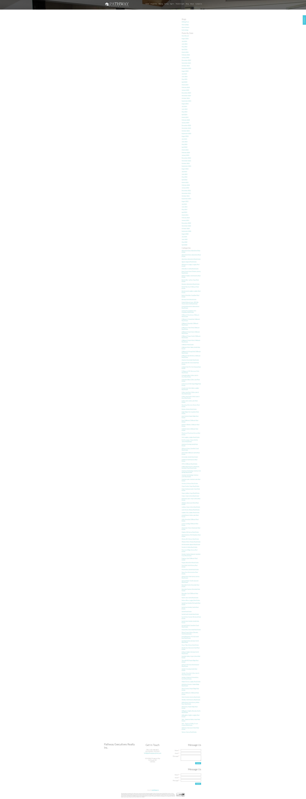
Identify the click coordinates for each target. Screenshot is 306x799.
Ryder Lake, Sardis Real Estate (190, 597)
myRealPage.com (155, 790)
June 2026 (184, 44)
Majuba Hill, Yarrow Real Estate (190, 532)
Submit (198, 763)
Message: (176, 756)
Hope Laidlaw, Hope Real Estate (190, 493)
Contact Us (198, 4)
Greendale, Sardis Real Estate (190, 457)
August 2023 (185, 136)
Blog (187, 4)
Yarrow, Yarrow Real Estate (189, 732)
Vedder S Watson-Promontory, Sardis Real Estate (190, 678)
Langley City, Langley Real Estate (190, 512)
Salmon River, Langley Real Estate (191, 600)
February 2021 (186, 217)
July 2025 (184, 74)
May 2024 (184, 112)
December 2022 (186, 158)
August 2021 (185, 201)
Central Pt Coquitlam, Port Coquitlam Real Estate (189, 311)
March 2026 (185, 52)
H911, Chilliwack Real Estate (189, 464)
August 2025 (185, 71)
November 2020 (186, 226)
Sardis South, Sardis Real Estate (190, 614)
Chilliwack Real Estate (188, 344)
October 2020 (186, 228)
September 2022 (186, 166)
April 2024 (184, 114)
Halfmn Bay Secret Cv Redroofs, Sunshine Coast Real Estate (190, 467)
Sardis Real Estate (187, 611)
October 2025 (186, 65)
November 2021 (186, 193)
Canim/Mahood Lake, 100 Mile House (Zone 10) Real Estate (190, 302)
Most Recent (185, 36)
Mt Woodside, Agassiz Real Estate (191, 544)
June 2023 (184, 141)
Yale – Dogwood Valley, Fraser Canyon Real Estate (190, 724)
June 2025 (184, 76)
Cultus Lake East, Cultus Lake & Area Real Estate (190, 393)
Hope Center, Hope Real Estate (190, 486)
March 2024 (185, 117)
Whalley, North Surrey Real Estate (191, 699)
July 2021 (184, 204)
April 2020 (184, 245)
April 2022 (184, 179)
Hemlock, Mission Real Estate (190, 483)
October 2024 (186, 98)
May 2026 (184, 46)
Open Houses (185, 27)
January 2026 (185, 57)
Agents (172, 4)
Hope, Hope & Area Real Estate (190, 496)
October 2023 (186, 131)
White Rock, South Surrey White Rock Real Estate (190, 703)
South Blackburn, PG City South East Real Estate (190, 637)
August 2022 (185, 169)
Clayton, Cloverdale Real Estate (190, 360)
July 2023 (184, 139)
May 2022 (184, 177)
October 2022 (186, 163)
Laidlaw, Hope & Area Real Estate (191, 507)
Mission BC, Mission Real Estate (190, 539)
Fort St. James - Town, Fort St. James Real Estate (190, 440)
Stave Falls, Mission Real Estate (190, 645)
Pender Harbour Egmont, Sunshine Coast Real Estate (191, 554)
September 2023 (186, 133)
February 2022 (186, 185)
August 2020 (185, 234)
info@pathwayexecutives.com (152, 753)
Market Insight (180, 4)
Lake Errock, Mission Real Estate (191, 509)
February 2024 (186, 120)
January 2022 (185, 188)
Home (147, 4)
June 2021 (184, 207)
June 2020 (184, 239)
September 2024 (186, 101)
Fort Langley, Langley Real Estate (191, 437)
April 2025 (184, 82)
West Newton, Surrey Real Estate (191, 697)
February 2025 (186, 87)
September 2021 (186, 198)
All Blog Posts (185, 22)
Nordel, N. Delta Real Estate (189, 547)
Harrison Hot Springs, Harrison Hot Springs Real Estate (191, 471)
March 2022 (185, 182)
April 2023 (184, 147)
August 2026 (185, 38)
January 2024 (185, 122)
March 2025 (185, 84)
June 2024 (184, 109)
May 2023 (184, 144)
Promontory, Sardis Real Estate (190, 569)
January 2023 (185, 155)
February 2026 (186, 55)
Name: (177, 750)
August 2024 (185, 103)
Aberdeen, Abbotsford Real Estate (191, 259)
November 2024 (186, 95)
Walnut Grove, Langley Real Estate (191, 681)
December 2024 (186, 93)
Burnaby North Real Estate (189, 299)
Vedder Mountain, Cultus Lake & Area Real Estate (190, 673)
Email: (177, 753)
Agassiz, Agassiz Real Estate (189, 262)
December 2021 (186, 190)
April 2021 (184, 212)
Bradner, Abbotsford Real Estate (190, 284)
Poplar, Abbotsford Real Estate (190, 562)
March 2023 (185, 150)
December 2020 (186, 223)
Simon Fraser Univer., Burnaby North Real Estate (190, 633)
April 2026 (184, 49)
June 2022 (184, 174)
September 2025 (186, 68)
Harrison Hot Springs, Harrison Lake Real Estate (190, 475)
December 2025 (186, 60)
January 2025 (185, 90)
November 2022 (186, 160)
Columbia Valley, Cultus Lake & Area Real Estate (190, 376)
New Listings (185, 24)
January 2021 (185, 220)
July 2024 (184, 106)
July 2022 (184, 171)
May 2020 (184, 242)
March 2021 (185, 215)
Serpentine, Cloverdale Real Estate (191, 629)
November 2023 (186, 128)
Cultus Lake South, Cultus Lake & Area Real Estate (190, 397)
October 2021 (186, 196)
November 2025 (186, 63)
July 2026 (184, 41)
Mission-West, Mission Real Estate (191, 541)
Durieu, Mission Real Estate (189, 409)
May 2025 (184, 79)
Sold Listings (185, 30)
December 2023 (186, 125)
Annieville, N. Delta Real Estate (190, 268)
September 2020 (186, 231)
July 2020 (184, 236)
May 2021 (184, 209)
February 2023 (186, 152)
